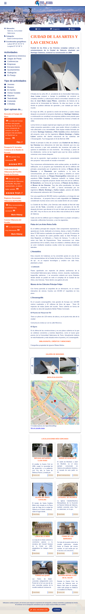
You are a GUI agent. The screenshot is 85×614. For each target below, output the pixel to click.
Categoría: (10, 36)
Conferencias (12, 61)
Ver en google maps (38, 428)
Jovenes (10, 84)
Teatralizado (12, 98)
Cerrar (57, 610)
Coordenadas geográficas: (16, 41)
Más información (40, 610)
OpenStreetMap (66, 418)
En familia (11, 90)
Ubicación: (11, 28)
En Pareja (11, 75)
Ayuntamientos (13, 70)
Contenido (11, 101)
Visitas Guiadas (13, 93)
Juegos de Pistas (14, 59)
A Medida (11, 104)
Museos (10, 87)
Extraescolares (13, 67)
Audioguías (11, 73)
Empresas (11, 64)
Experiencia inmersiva (16, 56)
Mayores (10, 96)
